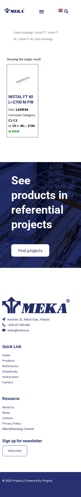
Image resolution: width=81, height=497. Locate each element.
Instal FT (40, 32)
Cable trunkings (23, 32)
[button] (41, 11)
